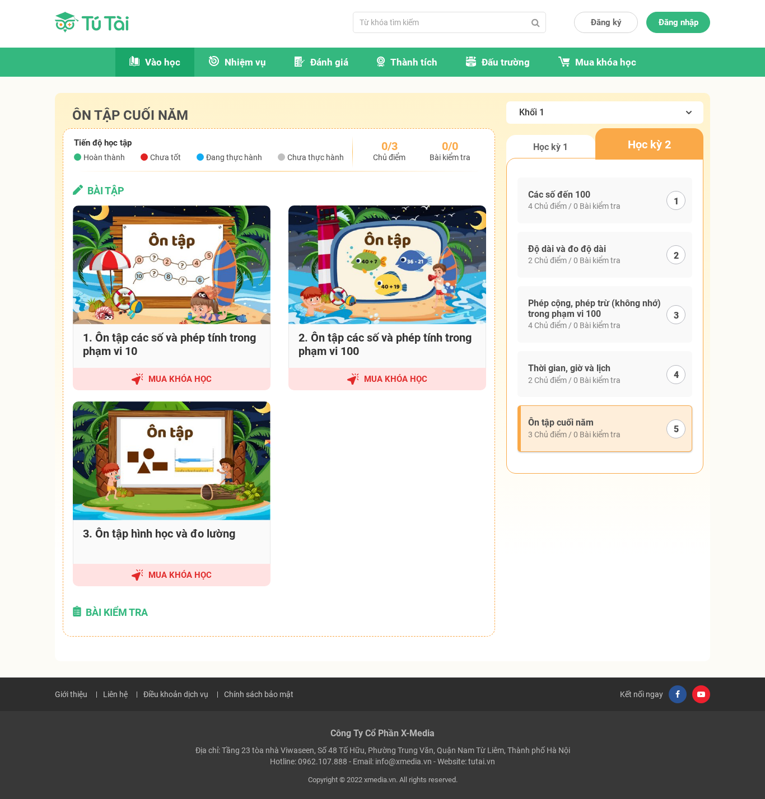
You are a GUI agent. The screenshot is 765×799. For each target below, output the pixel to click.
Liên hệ (115, 694)
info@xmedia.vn (403, 761)
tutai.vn (481, 761)
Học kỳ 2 (649, 144)
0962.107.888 (322, 761)
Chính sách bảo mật (258, 694)
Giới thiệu (71, 694)
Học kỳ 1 (550, 147)
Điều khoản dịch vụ (175, 694)
